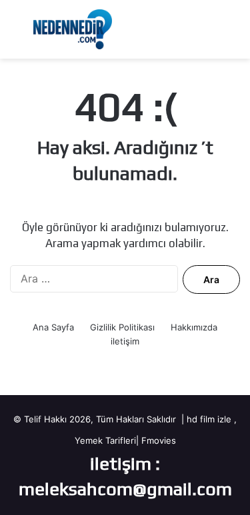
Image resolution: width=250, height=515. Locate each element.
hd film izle (209, 419)
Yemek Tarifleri (105, 440)
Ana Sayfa (53, 327)
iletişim (125, 341)
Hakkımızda (194, 327)
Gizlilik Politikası (122, 327)
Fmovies (158, 440)
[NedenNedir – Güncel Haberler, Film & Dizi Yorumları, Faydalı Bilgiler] (72, 29)
